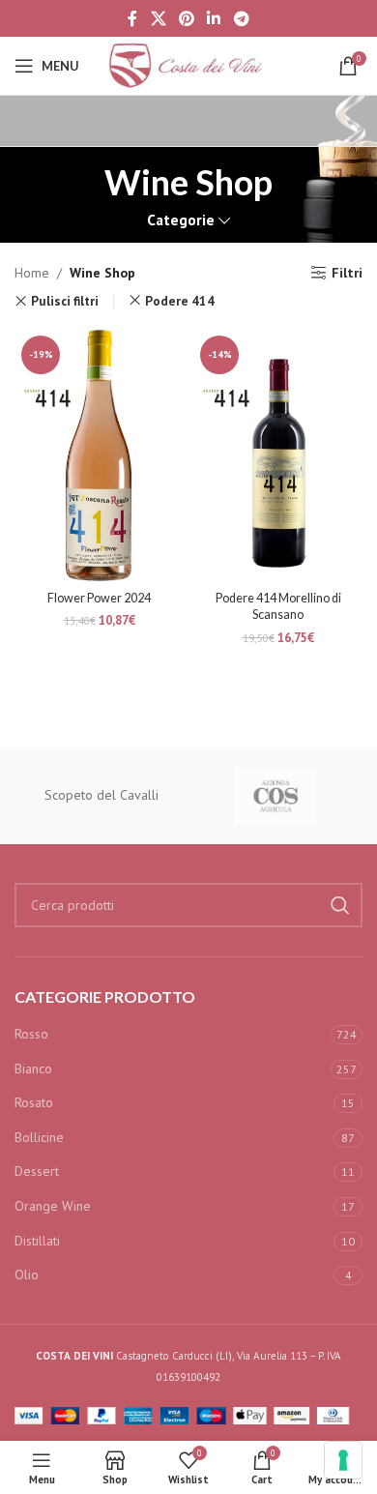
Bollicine (39, 1137)
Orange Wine (52, 1206)
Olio (26, 1274)
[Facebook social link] (133, 18)
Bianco (33, 1068)
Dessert (36, 1171)
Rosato (33, 1102)
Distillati (37, 1240)
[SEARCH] (340, 905)
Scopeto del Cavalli (101, 795)
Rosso (31, 1033)
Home (31, 272)
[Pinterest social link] (186, 18)
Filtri (347, 273)
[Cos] (275, 795)
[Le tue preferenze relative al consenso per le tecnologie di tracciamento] (343, 1460)
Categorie (181, 220)
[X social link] (158, 18)
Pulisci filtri (65, 301)
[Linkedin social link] (214, 18)
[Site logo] (188, 64)
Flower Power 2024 (99, 598)
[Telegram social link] (241, 18)
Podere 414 (180, 300)
